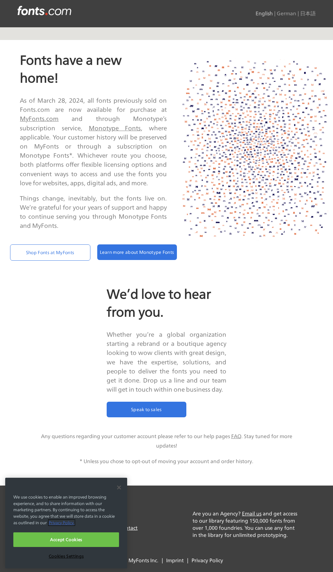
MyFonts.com (39, 118)
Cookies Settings (66, 556)
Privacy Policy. (61, 522)
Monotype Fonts (115, 128)
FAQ (236, 436)
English (264, 14)
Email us (251, 514)
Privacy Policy (207, 560)
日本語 (308, 14)
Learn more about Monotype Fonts (137, 252)
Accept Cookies (66, 539)
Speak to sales (146, 409)
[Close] (119, 487)
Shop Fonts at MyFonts (50, 252)
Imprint (175, 560)
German (286, 14)
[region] (66, 523)
